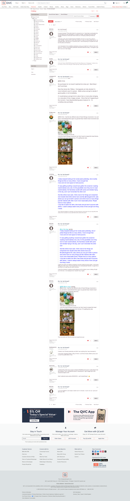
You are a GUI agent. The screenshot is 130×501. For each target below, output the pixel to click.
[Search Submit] (105, 3)
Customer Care (38, 59)
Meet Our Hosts (43, 456)
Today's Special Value (39, 24)
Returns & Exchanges (27, 461)
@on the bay (64, 229)
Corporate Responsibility (63, 459)
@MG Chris (61, 81)
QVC (31, 8)
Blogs (35, 60)
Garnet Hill (76, 481)
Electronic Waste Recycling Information (57, 496)
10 (53, 399)
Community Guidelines (26, 494)
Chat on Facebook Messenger (29, 459)
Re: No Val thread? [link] (51, 8)
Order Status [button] (58, 438)
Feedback (42, 464)
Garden (40, 6)
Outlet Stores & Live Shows (46, 459)
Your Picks (4, 6)
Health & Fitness (100, 6)
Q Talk (36, 56)
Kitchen (84, 6)
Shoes (62, 6)
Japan (82, 494)
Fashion (46, 6)
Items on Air (31, 3)
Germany (75, 494)
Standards (33, 74)
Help (97, 11)
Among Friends (38, 53)
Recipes (37, 35)
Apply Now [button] (101, 438)
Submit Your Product (79, 454)
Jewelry (57, 6)
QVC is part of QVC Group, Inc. (51, 481)
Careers (76, 456)
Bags (67, 6)
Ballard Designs (65, 481)
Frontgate (71, 481)
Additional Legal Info (59, 494)
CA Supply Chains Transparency (40, 496)
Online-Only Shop (25, 6)
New (10, 6)
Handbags (37, 29)
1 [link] (49, 25)
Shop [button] (16, 3)
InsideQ (37, 23)
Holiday (45, 8)
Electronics (78, 6)
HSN (60, 481)
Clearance (33, 6)
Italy (79, 494)
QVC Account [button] (72, 438)
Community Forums (44, 451)
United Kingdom (87, 494)
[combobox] (70, 3)
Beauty (51, 6)
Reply (96, 52)
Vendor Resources (79, 451)
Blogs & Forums (36, 8)
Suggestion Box (38, 57)
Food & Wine (91, 6)
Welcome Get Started (39, 21)
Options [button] (97, 29)
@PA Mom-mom (65, 286)
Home (71, 6)
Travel (36, 54)
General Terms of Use (69, 483)
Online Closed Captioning (48, 494)
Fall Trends (15, 6)
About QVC (60, 451)
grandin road (82, 481)
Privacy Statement (60, 483)
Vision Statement (25, 498)
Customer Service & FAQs (28, 456)
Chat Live (24, 454)
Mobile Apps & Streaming (46, 461)
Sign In (92, 11)
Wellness (37, 42)
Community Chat (38, 51)
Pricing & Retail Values (37, 494)
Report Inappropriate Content (53, 52)
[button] (114, 3)
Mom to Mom (38, 50)
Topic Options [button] (57, 21)
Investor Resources (61, 461)
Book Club (37, 47)
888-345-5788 (25, 451)
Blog (41, 454)
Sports (36, 44)
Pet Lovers (37, 48)
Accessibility (32, 498)
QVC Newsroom (61, 456)
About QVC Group (61, 454)
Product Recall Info (26, 464)
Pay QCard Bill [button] (87, 438)
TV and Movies (38, 45)
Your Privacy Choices (26, 496)
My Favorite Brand (39, 20)
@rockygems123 (90, 197)
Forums (41, 8)
